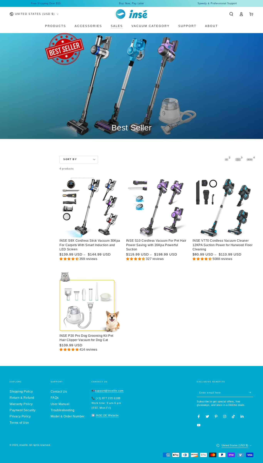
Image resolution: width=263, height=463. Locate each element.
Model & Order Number (68, 416)
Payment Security (23, 410)
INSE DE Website (107, 415)
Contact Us (59, 391)
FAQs (55, 397)
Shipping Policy (21, 391)
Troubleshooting (63, 410)
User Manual (60, 404)
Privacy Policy (20, 416)
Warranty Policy (21, 404)
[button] (231, 14)
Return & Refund (22, 397)
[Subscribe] (251, 392)
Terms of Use (19, 422)
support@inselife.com (109, 390)
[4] (249, 159)
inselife (23, 445)
